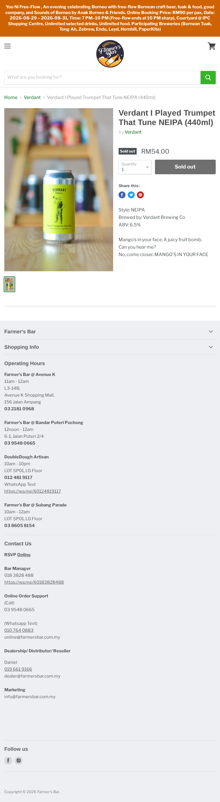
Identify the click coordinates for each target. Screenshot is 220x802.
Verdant (32, 97)
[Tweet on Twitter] (131, 194)
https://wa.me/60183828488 (34, 582)
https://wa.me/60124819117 (32, 491)
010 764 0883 (19, 630)
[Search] (208, 77)
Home (10, 97)
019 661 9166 (18, 669)
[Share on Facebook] (122, 194)
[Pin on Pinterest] (140, 194)
